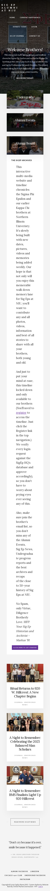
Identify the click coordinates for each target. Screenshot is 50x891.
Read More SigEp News (25, 822)
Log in (40, 886)
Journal (18, 702)
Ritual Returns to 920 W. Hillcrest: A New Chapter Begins (25, 692)
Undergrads (25, 97)
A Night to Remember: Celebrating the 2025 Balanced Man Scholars (25, 744)
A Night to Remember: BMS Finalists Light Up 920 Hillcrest (25, 795)
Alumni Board (25, 143)
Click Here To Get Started (25, 647)
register (21, 412)
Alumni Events (25, 120)
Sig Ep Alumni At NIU (9, 7)
